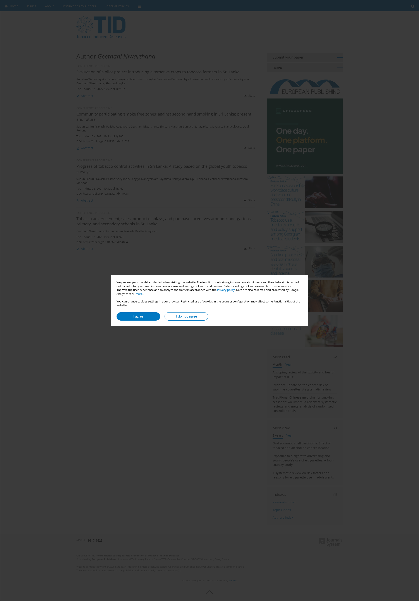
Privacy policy (226, 290)
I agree (138, 316)
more (139, 294)
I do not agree (186, 316)
